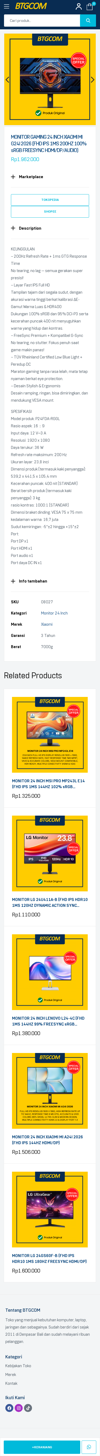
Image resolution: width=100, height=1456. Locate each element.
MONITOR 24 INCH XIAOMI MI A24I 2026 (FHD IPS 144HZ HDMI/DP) (47, 1140)
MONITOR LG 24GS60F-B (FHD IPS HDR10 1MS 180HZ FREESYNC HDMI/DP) (49, 1258)
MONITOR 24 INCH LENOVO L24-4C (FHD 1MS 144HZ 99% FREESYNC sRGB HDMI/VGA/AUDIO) (48, 1021)
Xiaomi (47, 624)
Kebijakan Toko (18, 1365)
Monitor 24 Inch (54, 613)
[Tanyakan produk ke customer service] (89, 1447)
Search (88, 20)
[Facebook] (9, 1408)
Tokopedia (50, 200)
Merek (10, 1374)
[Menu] (9, 6)
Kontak (11, 1383)
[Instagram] (19, 1408)
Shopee (50, 211)
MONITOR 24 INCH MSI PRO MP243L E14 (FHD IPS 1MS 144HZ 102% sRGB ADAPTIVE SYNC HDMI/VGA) (48, 784)
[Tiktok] (28, 1408)
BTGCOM (30, 6)
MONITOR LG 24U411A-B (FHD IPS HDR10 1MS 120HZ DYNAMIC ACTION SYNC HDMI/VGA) (50, 903)
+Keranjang (42, 1447)
